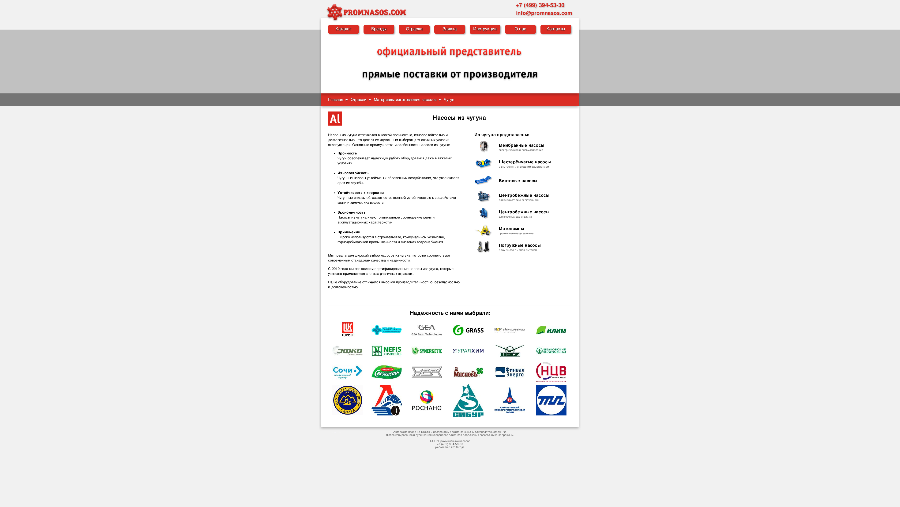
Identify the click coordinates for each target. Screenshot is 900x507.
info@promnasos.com (544, 13)
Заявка (449, 29)
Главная (335, 100)
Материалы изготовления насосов (405, 100)
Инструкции (485, 29)
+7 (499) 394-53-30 (540, 5)
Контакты (556, 29)
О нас (520, 29)
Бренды (379, 29)
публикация (423, 435)
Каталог (343, 29)
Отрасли (414, 29)
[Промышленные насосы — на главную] (366, 12)
